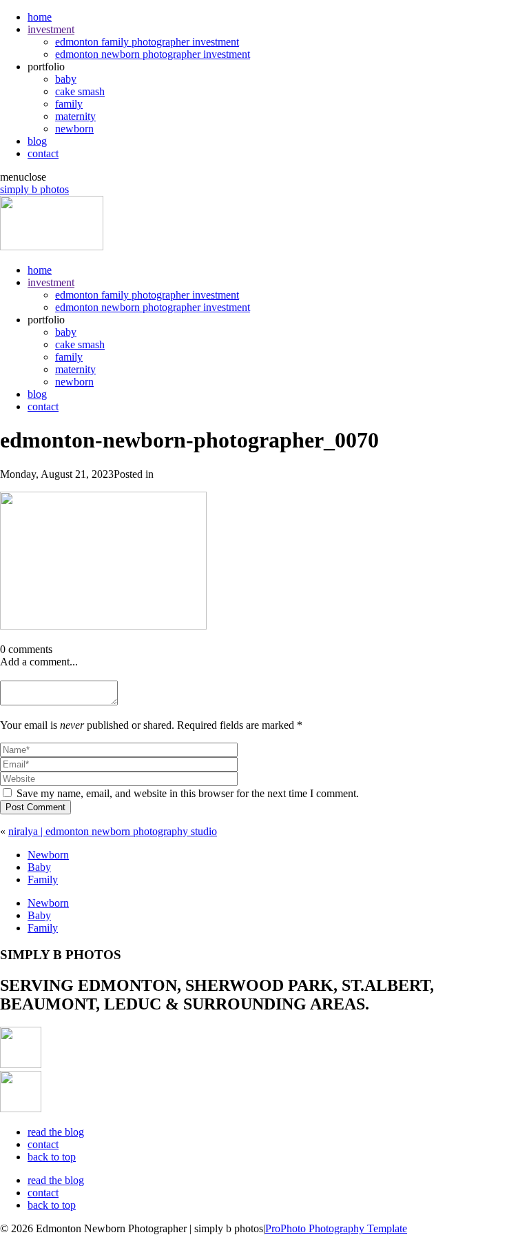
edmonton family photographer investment (147, 42)
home (40, 17)
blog (37, 141)
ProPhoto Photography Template (336, 1228)
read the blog (56, 1132)
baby (65, 79)
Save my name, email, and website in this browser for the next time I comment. (188, 793)
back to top (52, 1157)
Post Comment (35, 807)
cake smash (80, 91)
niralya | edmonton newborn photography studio (112, 831)
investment (51, 29)
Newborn (48, 855)
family (69, 104)
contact (43, 153)
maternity (75, 116)
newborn (74, 128)
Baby (39, 867)
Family (43, 879)
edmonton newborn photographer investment (152, 54)
